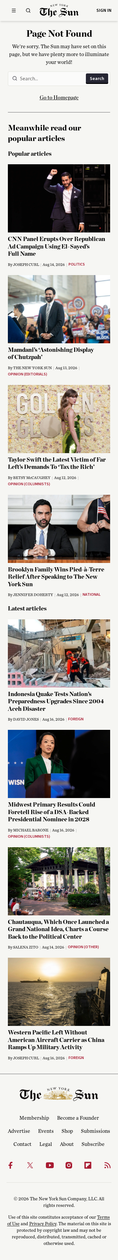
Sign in (103, 10)
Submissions (95, 1131)
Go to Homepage (59, 97)
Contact (22, 1144)
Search (97, 78)
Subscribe (93, 1144)
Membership (34, 1118)
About (67, 1144)
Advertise (19, 1131)
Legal (45, 1144)
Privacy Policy (42, 1224)
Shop (67, 1131)
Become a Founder (78, 1118)
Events (46, 1131)
